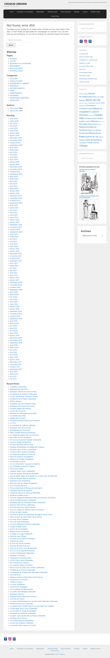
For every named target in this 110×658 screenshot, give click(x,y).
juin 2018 (13, 350)
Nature (82, 127)
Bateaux (82, 100)
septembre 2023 (16, 203)
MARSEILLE (14, 86)
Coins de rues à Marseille (19, 522)
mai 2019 (13, 328)
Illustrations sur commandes (20, 63)
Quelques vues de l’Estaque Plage (23, 404)
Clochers (82, 105)
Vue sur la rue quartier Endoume (22, 551)
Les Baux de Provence (18, 618)
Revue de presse (16, 68)
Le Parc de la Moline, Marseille (21, 623)
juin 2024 (13, 181)
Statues (82, 140)
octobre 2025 (15, 143)
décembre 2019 (16, 311)
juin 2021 (13, 268)
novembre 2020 (16, 285)
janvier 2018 (14, 360)
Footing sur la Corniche (19, 580)
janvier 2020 (14, 309)
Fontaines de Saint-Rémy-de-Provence (25, 421)
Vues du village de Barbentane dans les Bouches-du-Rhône (32, 498)
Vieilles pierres (93, 143)
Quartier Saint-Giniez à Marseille (22, 505)
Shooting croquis (16, 71)
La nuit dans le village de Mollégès (23, 611)
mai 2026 (13, 126)
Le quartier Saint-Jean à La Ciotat (23, 625)
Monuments (92, 124)
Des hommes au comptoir (19, 563)
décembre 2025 (16, 138)
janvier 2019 (14, 335)
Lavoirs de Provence (17, 411)
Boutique (13, 59)
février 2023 (14, 220)
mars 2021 (14, 275)
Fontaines (88, 118)
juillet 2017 (14, 374)
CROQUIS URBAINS (15, 3)
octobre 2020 (15, 287)
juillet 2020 (14, 295)
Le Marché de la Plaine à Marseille (23, 399)
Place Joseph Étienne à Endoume (22, 433)
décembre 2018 (16, 338)
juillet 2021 (14, 266)
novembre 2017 (16, 364)
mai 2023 (13, 213)
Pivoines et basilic (17, 469)
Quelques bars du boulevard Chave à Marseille (27, 502)
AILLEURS (13, 79)
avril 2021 (13, 273)
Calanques (91, 103)
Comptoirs (83, 108)
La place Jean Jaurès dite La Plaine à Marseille (27, 616)
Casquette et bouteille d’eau (20, 558)
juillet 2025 (14, 150)
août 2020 (14, 292)
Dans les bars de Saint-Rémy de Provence (26, 517)
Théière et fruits (16, 582)
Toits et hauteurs (94, 140)
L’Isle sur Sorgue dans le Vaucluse (23, 478)
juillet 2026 (14, 121)
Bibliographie (15, 66)
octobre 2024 (15, 172)
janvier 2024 (14, 193)
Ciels (103, 103)
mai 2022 (13, 241)
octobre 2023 (15, 201)
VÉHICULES (14, 100)
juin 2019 (13, 326)
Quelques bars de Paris (18, 389)
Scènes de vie (91, 136)
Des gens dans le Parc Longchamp (23, 449)
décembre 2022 (16, 225)
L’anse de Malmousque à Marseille (23, 500)
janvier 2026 (14, 135)
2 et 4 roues (83, 94)
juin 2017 (13, 376)
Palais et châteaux (94, 130)
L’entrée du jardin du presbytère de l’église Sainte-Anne (31, 515)
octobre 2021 (15, 258)
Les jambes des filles (18, 416)
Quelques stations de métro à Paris (23, 392)
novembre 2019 (16, 314)
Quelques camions (17, 594)
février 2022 (14, 249)
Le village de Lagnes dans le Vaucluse (24, 435)
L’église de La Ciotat (17, 418)
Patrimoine (83, 133)
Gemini (57, 654)
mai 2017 (13, 379)
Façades (98, 115)
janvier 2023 (14, 222)
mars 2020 (14, 304)
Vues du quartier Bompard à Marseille (24, 474)
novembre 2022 (16, 227)
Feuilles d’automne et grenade (21, 604)
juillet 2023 (14, 208)
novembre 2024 (16, 169)
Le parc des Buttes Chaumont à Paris (24, 396)
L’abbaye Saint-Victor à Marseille (22, 471)
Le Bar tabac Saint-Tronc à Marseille (23, 608)
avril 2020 (14, 302)
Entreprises (91, 115)
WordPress (62, 654)
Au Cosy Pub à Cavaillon (19, 519)
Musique (100, 124)
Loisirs (88, 121)
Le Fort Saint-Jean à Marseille (21, 560)
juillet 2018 (14, 348)
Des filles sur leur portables (20, 437)
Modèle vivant (101, 121)
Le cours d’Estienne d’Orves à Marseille (25, 524)
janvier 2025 (14, 164)
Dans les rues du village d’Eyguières (23, 483)
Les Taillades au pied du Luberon (22, 466)
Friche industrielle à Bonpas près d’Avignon (26, 488)
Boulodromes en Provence (20, 430)
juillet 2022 (14, 237)
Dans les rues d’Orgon (18, 536)
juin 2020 (13, 297)
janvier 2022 (14, 251)
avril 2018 (13, 355)
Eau (90, 108)
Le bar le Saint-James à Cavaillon (22, 452)
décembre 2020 (16, 282)
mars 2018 (14, 357)
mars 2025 (14, 160)
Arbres (91, 93)
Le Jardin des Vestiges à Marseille (23, 592)
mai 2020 (13, 299)
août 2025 (14, 148)
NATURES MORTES (17, 88)
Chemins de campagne (18, 587)
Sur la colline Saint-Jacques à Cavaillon (25, 464)
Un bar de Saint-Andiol (18, 512)
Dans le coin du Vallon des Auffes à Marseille (27, 568)
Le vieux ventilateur (17, 584)
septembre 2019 (16, 319)
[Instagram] (85, 41)
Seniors (100, 137)
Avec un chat (98, 97)
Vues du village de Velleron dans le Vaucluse (27, 510)
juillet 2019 (14, 323)
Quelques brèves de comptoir (21, 490)
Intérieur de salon (16, 541)
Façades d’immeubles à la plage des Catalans (27, 447)
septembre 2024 (16, 174)
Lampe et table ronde (18, 527)
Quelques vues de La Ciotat (20, 428)
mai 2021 (13, 270)
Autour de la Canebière (19, 529)
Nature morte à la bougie (19, 531)
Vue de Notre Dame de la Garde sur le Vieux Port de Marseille (33, 476)
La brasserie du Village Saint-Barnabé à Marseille (28, 572)
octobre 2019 (15, 316)
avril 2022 (13, 244)
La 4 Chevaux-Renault (18, 486)
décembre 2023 (16, 196)
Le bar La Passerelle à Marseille (22, 553)
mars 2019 (14, 333)
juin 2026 (13, 123)
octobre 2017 (15, 367)
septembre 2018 (16, 343)
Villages (83, 145)
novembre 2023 (16, 198)
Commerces (90, 105)
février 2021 (14, 278)
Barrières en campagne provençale (23, 413)
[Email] (90, 41)
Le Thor (13, 423)
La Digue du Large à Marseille (21, 534)
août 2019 (13, 321)
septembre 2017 (16, 369)
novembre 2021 (16, 256)
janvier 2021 (14, 280)
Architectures (86, 96)
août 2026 (14, 119)
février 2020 (14, 307)
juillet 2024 (14, 179)
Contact (13, 61)
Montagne (83, 124)
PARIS (12, 91)
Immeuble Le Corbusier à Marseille (23, 613)
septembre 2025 (16, 145)
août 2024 (14, 176)
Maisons (94, 121)
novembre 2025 (16, 140)
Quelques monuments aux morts (22, 406)
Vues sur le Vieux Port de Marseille (23, 548)
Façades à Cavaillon (17, 555)
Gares (95, 118)
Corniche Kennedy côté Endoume (23, 507)
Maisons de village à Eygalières (22, 459)
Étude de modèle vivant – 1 (20, 495)
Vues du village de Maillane (20, 442)
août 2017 (13, 372)
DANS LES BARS (16, 81)
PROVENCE (14, 95)
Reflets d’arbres (16, 401)
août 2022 (14, 234)
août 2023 (14, 205)
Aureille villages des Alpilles (20, 408)
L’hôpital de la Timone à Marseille (22, 570)
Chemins (98, 103)
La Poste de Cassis (17, 599)
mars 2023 (14, 217)
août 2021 (13, 263)
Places (92, 133)
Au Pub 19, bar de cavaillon (20, 543)
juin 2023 (13, 210)
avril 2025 (13, 157)
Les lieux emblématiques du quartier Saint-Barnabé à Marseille (34, 601)
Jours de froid (15, 575)
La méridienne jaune (17, 461)
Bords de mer (93, 100)
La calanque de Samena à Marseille (23, 394)
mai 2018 (13, 352)
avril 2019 (13, 331)
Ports (98, 133)
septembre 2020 (16, 290)
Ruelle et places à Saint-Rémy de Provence (26, 577)
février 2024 (14, 191)
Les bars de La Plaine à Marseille (22, 539)
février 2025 (14, 162)
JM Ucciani (14, 108)
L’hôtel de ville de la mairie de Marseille (25, 493)
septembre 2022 (16, 232)
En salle (92, 112)
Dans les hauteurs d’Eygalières (21, 457)
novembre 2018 (16, 340)
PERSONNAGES (16, 93)
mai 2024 (13, 184)
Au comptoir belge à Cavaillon (21, 565)
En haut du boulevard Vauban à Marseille (25, 440)
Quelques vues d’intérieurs (20, 481)
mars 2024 (14, 188)
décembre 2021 (16, 254)
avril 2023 (14, 215)
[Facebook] (81, 41)
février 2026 (14, 133)
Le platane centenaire (18, 387)
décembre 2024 (16, 167)
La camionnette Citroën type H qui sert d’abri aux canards (32, 606)
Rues (82, 136)
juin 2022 (13, 239)
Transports (83, 143)
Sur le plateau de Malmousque (21, 589)
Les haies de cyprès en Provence (22, 454)
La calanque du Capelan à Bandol (22, 425)
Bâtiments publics (83, 103)
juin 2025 (13, 152)
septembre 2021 (16, 261)
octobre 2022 (15, 229)
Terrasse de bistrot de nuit (20, 546)
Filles (81, 118)
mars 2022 (14, 246)
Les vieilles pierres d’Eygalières (22, 621)
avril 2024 (14, 186)
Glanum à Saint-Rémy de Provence (23, 596)
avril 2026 (13, 128)
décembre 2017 (16, 362)
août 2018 (13, 345)
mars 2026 (14, 131)
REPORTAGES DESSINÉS (19, 98)
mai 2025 (13, 155)
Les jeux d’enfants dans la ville (21, 445)
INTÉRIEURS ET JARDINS (19, 83)
